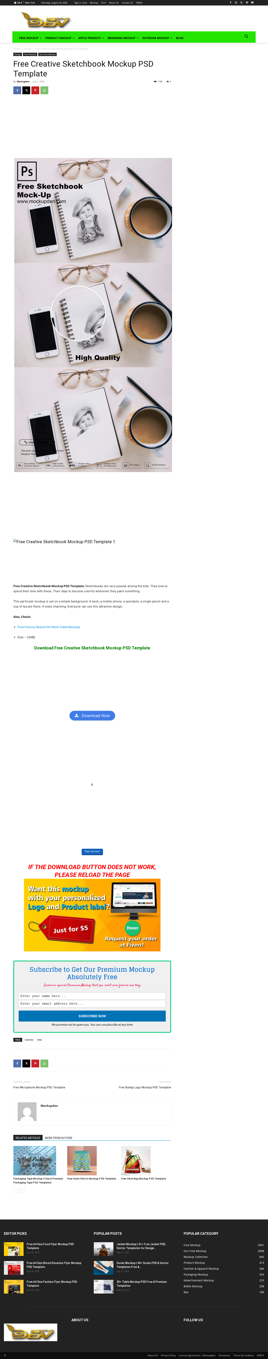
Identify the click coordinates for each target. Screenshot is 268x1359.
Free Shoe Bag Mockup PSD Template (143, 1178)
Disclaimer (224, 1355)
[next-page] (22, 1190)
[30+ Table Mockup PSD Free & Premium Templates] (103, 1287)
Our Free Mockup (47, 54)
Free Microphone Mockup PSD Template (39, 1087)
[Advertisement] (158, 20)
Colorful (29, 1039)
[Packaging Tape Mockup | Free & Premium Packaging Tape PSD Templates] (38, 1160)
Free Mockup (30, 54)
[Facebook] (230, 3)
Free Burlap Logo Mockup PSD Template (145, 1087)
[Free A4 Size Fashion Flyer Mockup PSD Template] (14, 1287)
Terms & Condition (243, 1355)
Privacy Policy (168, 1355)
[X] (241, 3)
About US (153, 1355)
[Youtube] (252, 3)
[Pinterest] (35, 90)
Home (16, 48)
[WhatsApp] (44, 90)
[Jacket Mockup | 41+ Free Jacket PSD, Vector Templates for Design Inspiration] (103, 1249)
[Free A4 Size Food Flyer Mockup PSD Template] (14, 1249)
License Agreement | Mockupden (197, 1355)
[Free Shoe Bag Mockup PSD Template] (146, 1160)
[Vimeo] (247, 3)
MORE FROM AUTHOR (58, 1138)
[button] (246, 36)
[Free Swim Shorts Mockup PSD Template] (92, 1160)
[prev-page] (15, 1190)
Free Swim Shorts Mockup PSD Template (91, 1178)
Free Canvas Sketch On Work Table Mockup (48, 627)
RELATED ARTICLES (28, 1138)
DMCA (260, 1355)
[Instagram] (236, 3)
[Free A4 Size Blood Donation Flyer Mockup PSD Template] (14, 1268)
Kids (39, 1039)
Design (27, 48)
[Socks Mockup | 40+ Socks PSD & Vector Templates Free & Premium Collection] (103, 1268)
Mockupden (23, 81)
